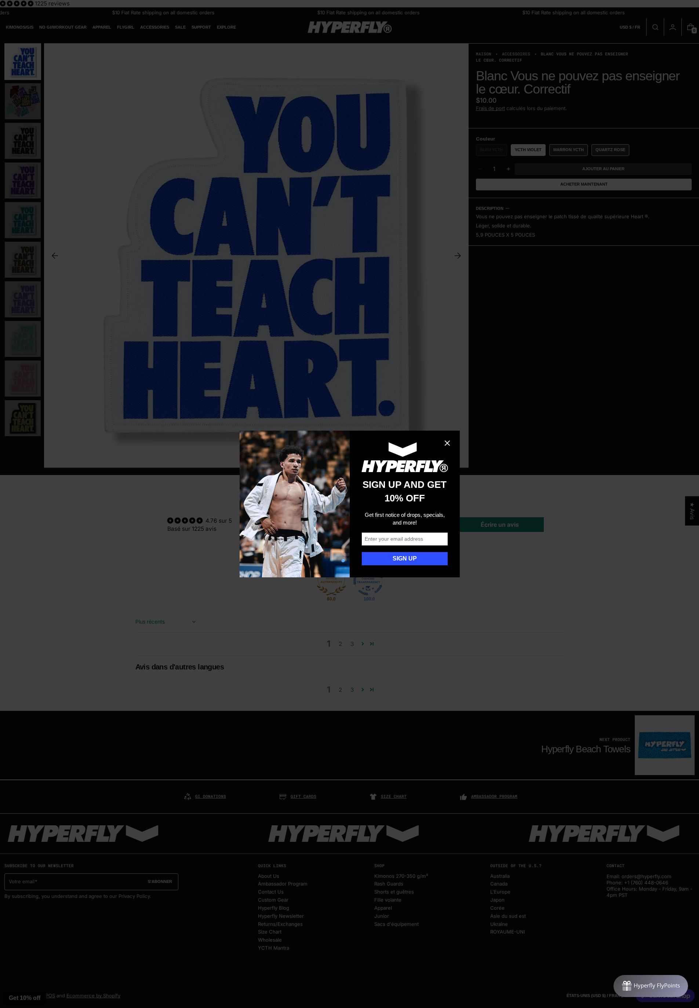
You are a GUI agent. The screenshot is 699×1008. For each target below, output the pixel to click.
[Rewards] (651, 986)
